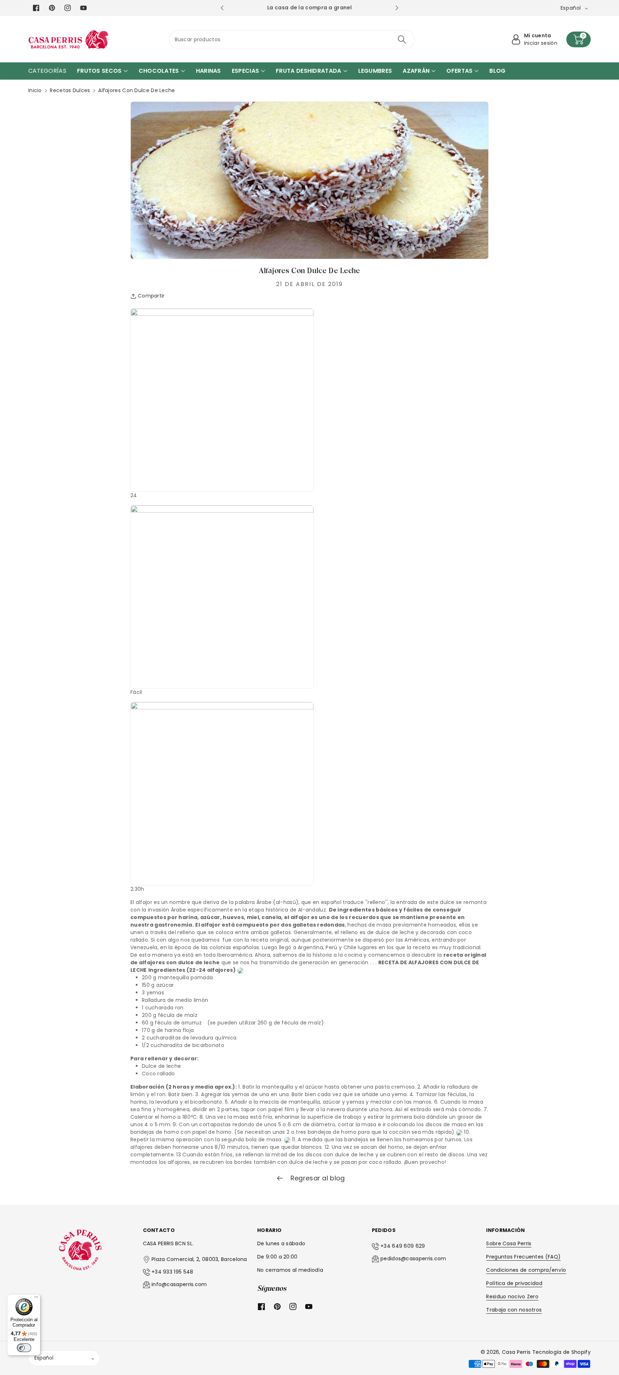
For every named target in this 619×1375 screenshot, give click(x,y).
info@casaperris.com (179, 1284)
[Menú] (36, 1298)
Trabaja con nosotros (514, 1309)
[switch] (24, 1347)
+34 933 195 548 (172, 1271)
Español (43, 1357)
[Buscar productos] (401, 39)
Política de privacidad (514, 1283)
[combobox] (292, 39)
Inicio (35, 90)
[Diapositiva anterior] (222, 8)
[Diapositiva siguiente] (396, 8)
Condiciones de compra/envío (526, 1270)
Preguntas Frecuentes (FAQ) (523, 1256)
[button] (578, 39)
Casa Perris (516, 1352)
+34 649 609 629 (402, 1246)
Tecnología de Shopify (561, 1352)
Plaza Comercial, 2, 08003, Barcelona (199, 1259)
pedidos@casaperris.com (413, 1258)
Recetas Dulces (70, 90)
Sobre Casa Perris (508, 1243)
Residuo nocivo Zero (512, 1296)
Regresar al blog (316, 1178)
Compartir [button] (151, 295)
